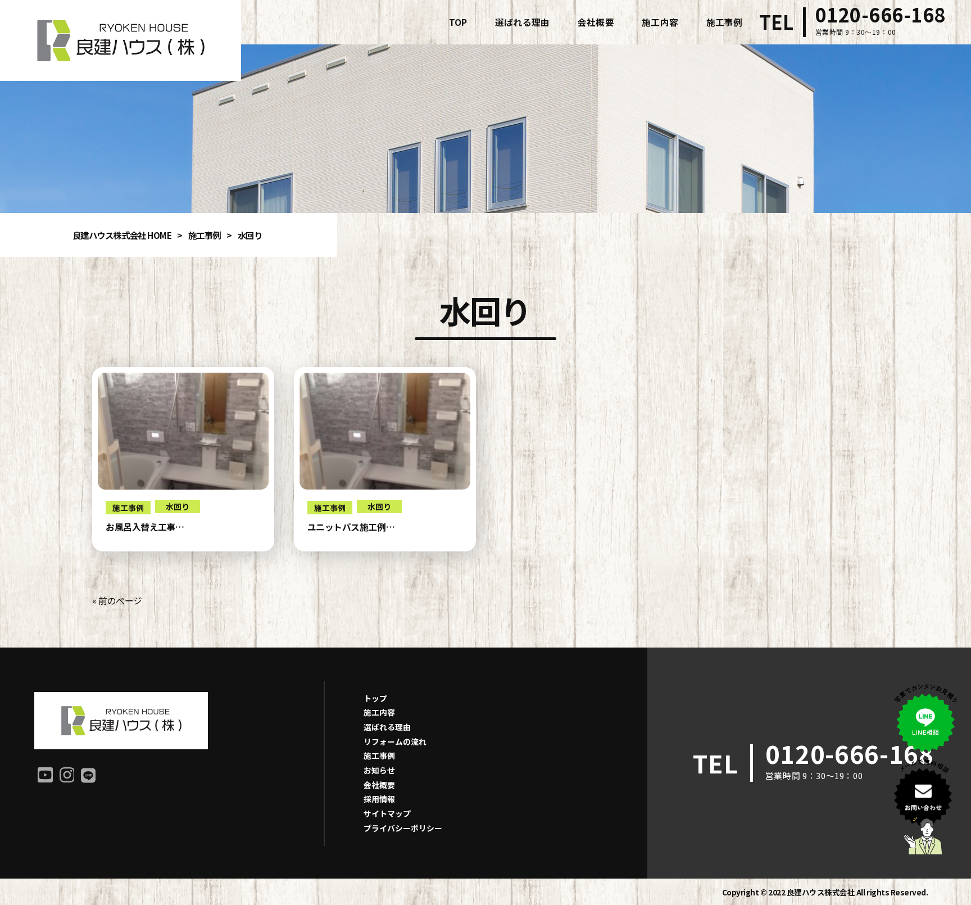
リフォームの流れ (395, 741)
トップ (375, 698)
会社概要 (379, 784)
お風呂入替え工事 (140, 527)
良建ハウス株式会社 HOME (122, 235)
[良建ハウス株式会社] (121, 40)
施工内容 (379, 712)
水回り (177, 506)
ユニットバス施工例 (346, 527)
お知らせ (379, 770)
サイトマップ (387, 813)
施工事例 (204, 235)
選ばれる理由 (387, 726)
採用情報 (379, 798)
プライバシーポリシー (403, 828)
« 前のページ (117, 600)
